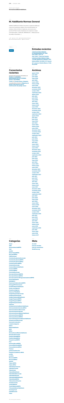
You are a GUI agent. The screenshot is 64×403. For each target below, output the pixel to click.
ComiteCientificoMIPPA (15, 263)
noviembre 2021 (36, 171)
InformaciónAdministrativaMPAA (17, 308)
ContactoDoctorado (14, 265)
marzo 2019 (35, 222)
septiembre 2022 (36, 155)
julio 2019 (34, 215)
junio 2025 (35, 98)
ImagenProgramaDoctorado (16, 293)
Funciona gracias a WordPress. (16, 399)
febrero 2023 (35, 146)
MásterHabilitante (14, 327)
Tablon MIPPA (12, 363)
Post (10, 341)
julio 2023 (34, 137)
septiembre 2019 (36, 213)
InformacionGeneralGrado (16, 311)
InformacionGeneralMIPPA (16, 315)
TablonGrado (12, 370)
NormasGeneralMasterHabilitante (25, 38)
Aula (10, 249)
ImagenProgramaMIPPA (15, 299)
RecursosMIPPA (13, 357)
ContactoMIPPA (13, 268)
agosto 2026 (35, 73)
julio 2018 (34, 229)
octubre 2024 (35, 112)
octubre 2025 (35, 91)
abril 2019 (34, 220)
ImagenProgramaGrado (15, 295)
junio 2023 (35, 139)
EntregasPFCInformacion (15, 284)
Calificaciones (13, 256)
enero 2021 (35, 187)
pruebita (11, 356)
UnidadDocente (13, 391)
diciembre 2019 (36, 208)
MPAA (10, 331)
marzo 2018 (35, 231)
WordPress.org (36, 249)
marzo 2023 (35, 144)
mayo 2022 (35, 160)
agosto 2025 (35, 94)
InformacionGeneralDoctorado (17, 309)
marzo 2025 (35, 103)
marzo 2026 (35, 82)
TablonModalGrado (14, 375)
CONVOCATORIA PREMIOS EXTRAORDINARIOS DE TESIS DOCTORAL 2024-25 (39, 53)
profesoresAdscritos (14, 350)
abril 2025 (34, 101)
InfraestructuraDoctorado (16, 320)
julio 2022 (34, 156)
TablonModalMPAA (14, 379)
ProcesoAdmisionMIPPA (15, 345)
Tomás (11, 81)
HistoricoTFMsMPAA (14, 292)
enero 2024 (35, 128)
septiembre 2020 (36, 194)
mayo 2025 (35, 99)
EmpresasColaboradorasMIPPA (17, 283)
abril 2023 (34, 142)
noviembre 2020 (36, 190)
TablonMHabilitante (14, 372)
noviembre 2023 (36, 131)
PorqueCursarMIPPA (14, 340)
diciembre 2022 (36, 149)
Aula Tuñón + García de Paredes (40, 56)
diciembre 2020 (36, 188)
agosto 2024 (35, 115)
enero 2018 (35, 233)
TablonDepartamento (14, 366)
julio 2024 (34, 117)
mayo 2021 (35, 180)
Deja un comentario (26, 39)
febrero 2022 (35, 165)
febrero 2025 (35, 105)
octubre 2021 (35, 172)
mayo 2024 (35, 121)
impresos (11, 304)
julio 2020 (34, 196)
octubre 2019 (35, 212)
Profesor (11, 349)
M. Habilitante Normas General (24, 21)
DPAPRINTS (12, 281)
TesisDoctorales (13, 382)
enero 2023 (35, 147)
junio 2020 (35, 197)
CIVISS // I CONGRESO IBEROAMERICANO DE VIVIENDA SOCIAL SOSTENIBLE (17, 78)
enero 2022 (35, 167)
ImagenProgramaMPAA (15, 300)
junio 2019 (34, 217)
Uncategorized (13, 389)
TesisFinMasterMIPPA (15, 386)
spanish (11, 361)
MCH (10, 329)
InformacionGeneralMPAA (16, 316)
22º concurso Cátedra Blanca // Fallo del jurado (41, 63)
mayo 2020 (35, 199)
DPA (10, 3)
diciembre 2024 (36, 108)
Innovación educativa (14, 322)
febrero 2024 (35, 126)
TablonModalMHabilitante (16, 377)
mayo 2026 (35, 78)
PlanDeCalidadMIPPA (14, 336)
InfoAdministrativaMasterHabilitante (18, 306)
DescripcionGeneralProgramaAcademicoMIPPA (21, 277)
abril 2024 (34, 123)
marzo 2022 (35, 163)
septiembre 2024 (36, 114)
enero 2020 (35, 206)
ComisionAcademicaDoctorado (17, 258)
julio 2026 (34, 75)
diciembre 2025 (36, 87)
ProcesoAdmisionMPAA (15, 347)
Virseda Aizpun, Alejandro (21, 81)
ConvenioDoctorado (14, 272)
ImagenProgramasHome (15, 302)
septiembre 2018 (36, 228)
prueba (11, 354)
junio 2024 (35, 119)
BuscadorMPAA (13, 254)
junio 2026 (35, 76)
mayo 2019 (35, 219)
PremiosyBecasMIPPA (15, 343)
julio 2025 (34, 96)
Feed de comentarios (37, 247)
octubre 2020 (35, 192)
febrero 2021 (35, 185)
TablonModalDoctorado (15, 373)
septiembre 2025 (36, 92)
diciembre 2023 (36, 130)
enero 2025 (35, 107)
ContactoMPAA (13, 270)
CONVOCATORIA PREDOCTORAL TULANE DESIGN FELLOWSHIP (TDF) (41, 58)
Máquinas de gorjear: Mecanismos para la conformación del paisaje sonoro (19, 84)
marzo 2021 (35, 183)
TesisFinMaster (13, 384)
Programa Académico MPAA (16, 352)
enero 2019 (35, 226)
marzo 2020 (35, 203)
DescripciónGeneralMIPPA (16, 274)
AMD (10, 245)
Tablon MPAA (12, 365)
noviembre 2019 (36, 210)
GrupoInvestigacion (14, 290)
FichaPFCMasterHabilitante (16, 286)
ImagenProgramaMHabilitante (17, 297)
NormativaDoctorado (14, 334)
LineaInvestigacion (14, 324)
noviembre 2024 (36, 110)
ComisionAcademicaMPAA (16, 261)
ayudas (11, 251)
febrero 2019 (35, 224)
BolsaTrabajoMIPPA (14, 252)
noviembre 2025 (36, 89)
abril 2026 (34, 80)
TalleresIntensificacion (15, 381)
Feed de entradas (36, 245)
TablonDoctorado (13, 368)
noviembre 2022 (36, 151)
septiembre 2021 (36, 174)
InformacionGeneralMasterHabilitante (19, 313)
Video (10, 393)
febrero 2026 (35, 83)
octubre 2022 (35, 153)
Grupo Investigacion (14, 288)
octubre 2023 (35, 133)
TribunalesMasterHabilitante (16, 388)
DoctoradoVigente (14, 279)
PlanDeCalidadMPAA (14, 338)
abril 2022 (34, 162)
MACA (10, 325)
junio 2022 (35, 158)
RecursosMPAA (13, 359)
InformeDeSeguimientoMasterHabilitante (20, 318)
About (10, 244)
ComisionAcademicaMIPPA (16, 260)
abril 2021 (34, 181)
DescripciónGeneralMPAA (16, 276)
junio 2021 (34, 178)
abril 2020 (34, 201)
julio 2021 (34, 176)
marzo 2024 (35, 124)
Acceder (34, 244)
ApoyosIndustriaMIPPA (15, 247)
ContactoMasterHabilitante (16, 267)
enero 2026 (35, 85)
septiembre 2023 (36, 135)
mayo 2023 (35, 140)
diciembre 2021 (36, 169)
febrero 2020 (35, 204)
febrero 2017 (35, 235)
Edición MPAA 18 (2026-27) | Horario (42, 61)
